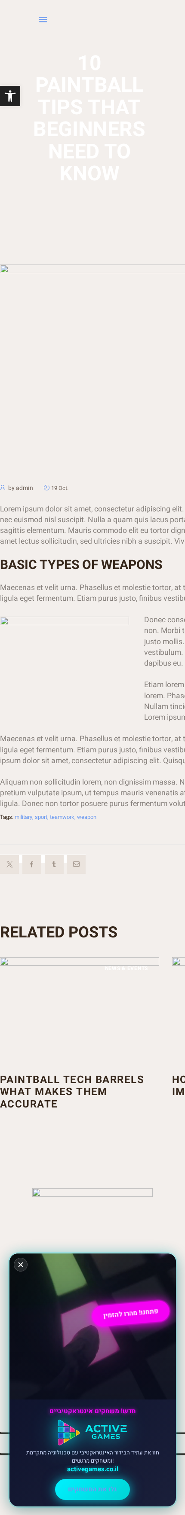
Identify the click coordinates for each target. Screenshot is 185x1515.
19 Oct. (59, 488)
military (23, 817)
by (20, 488)
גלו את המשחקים (92, 1489)
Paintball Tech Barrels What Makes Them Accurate (72, 1092)
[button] (10, 96)
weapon (86, 817)
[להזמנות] (73, 20)
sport (41, 817)
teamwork (62, 817)
